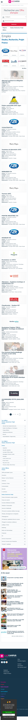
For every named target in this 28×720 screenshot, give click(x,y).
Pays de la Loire (14, 462)
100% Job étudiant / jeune (13, 472)
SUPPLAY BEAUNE (10, 402)
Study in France (7, 673)
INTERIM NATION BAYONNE (12, 332)
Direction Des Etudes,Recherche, (14, 426)
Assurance (13, 475)
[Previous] (8, 414)
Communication (13, 486)
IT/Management (13, 516)
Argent (2, 698)
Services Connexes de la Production (13, 541)
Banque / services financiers (13, 478)
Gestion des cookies (24, 709)
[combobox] (5, 28)
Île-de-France (14, 460)
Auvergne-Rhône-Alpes (14, 452)
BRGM (7, 83)
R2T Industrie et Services (11, 129)
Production (13, 533)
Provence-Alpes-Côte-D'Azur (14, 464)
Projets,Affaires (14, 430)
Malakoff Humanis (9, 285)
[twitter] (4, 662)
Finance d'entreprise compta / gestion (13, 497)
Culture (2, 696)
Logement (3, 693)
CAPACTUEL (8, 107)
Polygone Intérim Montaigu (11, 261)
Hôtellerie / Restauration (13, 505)
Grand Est (14, 448)
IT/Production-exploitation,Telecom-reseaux (13, 519)
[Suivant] (20, 414)
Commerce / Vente (13, 483)
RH (13, 535)
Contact (19, 664)
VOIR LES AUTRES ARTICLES (18, 636)
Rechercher (14, 24)
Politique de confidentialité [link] (8, 717)
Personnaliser (8, 714)
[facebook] (2, 662)
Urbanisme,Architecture (14, 432)
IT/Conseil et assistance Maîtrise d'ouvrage (13, 511)
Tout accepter (8, 712)
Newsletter (20, 665)
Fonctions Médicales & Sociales (13, 502)
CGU (19, 659)
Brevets (14, 434)
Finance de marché (13, 500)
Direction (13, 489)
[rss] (7, 662)
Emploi (2, 684)
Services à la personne (13, 538)
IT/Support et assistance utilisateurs (13, 522)
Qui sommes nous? (22, 667)
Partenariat (6, 671)
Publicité (6, 670)
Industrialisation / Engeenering (14, 436)
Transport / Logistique (13, 544)
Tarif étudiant (4, 691)
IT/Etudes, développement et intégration (13, 513)
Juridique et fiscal (13, 524)
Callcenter (13, 480)
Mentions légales (22, 661)
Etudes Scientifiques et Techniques (14, 428)
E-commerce (13, 491)
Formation (3, 682)
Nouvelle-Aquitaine (14, 450)
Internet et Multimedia (13, 508)
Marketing (13, 527)
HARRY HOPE (9, 151)
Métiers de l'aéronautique (13, 530)
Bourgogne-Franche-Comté (14, 454)
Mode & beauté (4, 686)
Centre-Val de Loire (14, 458)
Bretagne (14, 456)
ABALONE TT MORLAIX (11, 307)
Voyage (2, 689)
